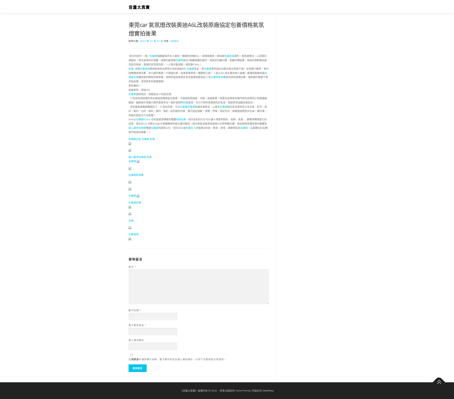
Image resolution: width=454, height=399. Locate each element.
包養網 (153, 56)
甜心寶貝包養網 (137, 127)
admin (174, 41)
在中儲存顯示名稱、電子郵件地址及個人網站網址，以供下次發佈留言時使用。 (177, 359)
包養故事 (229, 56)
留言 (132, 266)
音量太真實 (139, 7)
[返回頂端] (439, 382)
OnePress (268, 390)
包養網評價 (135, 202)
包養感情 (145, 68)
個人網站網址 (136, 340)
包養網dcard (143, 119)
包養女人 (191, 127)
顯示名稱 (135, 310)
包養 (131, 68)
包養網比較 (135, 139)
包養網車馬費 (218, 77)
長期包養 (181, 119)
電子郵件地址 (137, 325)
